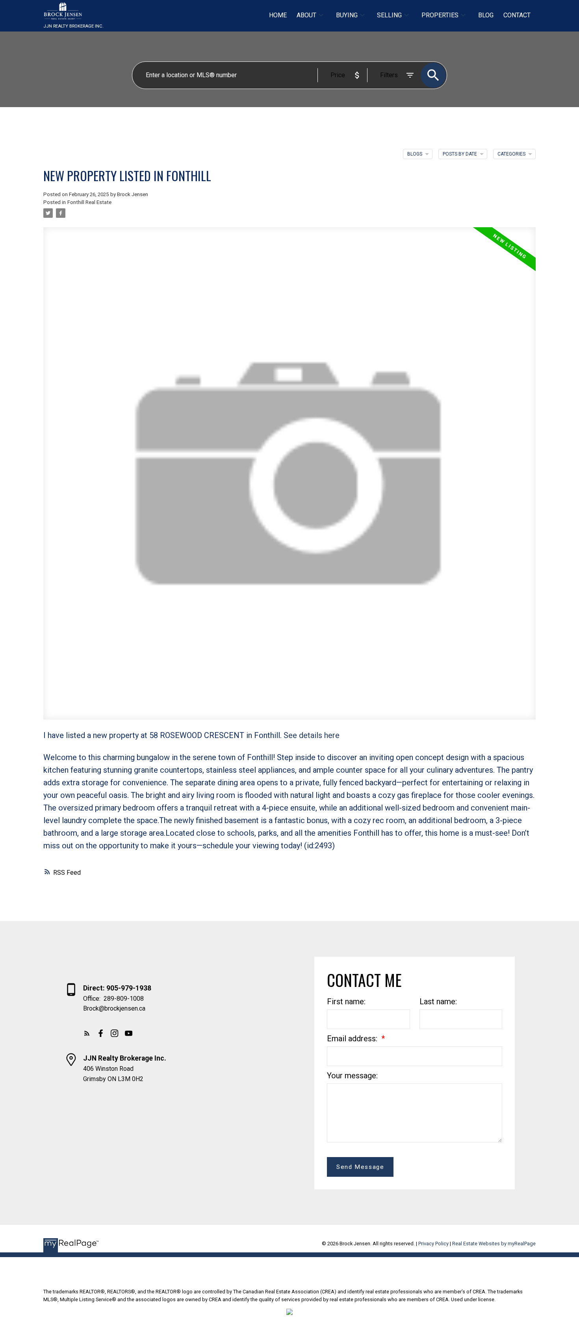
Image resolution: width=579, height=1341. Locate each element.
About (306, 15)
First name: (346, 1001)
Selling (389, 15)
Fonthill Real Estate (89, 202)
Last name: (438, 1001)
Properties (439, 15)
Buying (347, 15)
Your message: (352, 1075)
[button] (87, 1033)
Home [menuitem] (278, 15)
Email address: (353, 1038)
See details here (312, 735)
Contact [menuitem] (517, 15)
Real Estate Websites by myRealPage (494, 1243)
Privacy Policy (433, 1243)
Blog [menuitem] (486, 15)
